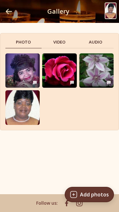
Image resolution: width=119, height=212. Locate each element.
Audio (95, 42)
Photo (23, 42)
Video (59, 42)
